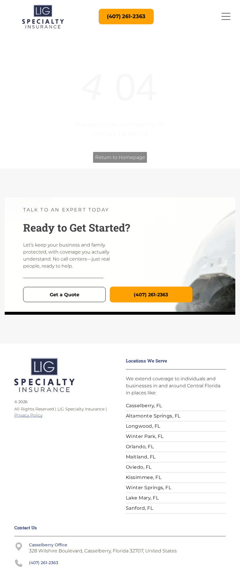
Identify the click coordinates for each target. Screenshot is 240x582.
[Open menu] (226, 16)
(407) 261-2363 (43, 562)
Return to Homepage (120, 157)
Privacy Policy (28, 415)
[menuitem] (176, 406)
